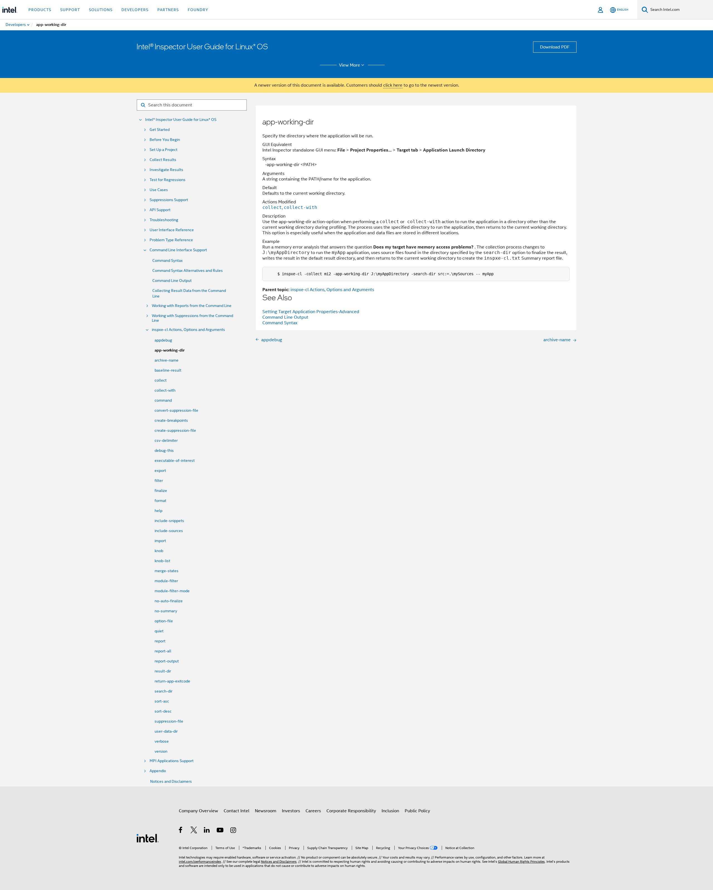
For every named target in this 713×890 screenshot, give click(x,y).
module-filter (166, 580)
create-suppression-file (175, 430)
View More (349, 65)
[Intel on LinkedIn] (207, 831)
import (160, 540)
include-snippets (169, 520)
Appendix (158, 771)
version (161, 751)
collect (161, 380)
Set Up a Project (163, 149)
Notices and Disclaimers (171, 781)
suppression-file (169, 721)
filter (159, 480)
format (160, 500)
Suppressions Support (169, 199)
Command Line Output (172, 280)
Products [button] (39, 9)
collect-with (165, 390)
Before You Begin (165, 139)
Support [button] (70, 9)
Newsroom (265, 811)
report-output (167, 661)
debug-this (164, 450)
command (163, 400)
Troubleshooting (164, 220)
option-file (164, 620)
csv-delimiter (166, 440)
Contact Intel (236, 811)
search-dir (163, 691)
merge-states (167, 570)
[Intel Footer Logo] (147, 838)
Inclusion (390, 811)
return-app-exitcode (172, 681)
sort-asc (162, 701)
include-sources (169, 530)
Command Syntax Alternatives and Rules (187, 270)
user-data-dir (166, 731)
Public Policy (417, 811)
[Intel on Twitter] (194, 831)
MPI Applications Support (172, 761)
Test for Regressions (167, 179)
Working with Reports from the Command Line (191, 305)
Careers (313, 811)
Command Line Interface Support (178, 250)
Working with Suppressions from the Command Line (192, 318)
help (158, 510)
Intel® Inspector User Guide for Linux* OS (180, 119)
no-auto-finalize (169, 600)
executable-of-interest (175, 460)
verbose (162, 741)
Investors (291, 811)
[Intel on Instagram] (233, 831)
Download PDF (555, 47)
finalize (161, 490)
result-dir (163, 671)
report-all (163, 651)
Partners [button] (168, 9)
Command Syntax (167, 260)
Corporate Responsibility (351, 811)
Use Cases (159, 189)
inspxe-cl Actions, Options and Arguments (188, 329)
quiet (159, 630)
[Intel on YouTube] (220, 831)
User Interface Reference (172, 230)
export (160, 470)
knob (159, 550)
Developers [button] (134, 9)
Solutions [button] (101, 9)
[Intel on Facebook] (181, 831)
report (160, 640)
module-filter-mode (172, 590)
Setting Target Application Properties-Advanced (310, 311)
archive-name (167, 360)
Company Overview (198, 811)
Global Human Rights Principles (521, 861)
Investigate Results (166, 169)
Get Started (160, 129)
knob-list (162, 560)
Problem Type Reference (171, 240)
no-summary (166, 610)
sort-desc (163, 711)
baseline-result (168, 370)
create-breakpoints (171, 420)
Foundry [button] (198, 9)
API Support (160, 210)
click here (392, 85)
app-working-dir (169, 350)
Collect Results (163, 159)
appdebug (163, 340)
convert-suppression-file (176, 410)
